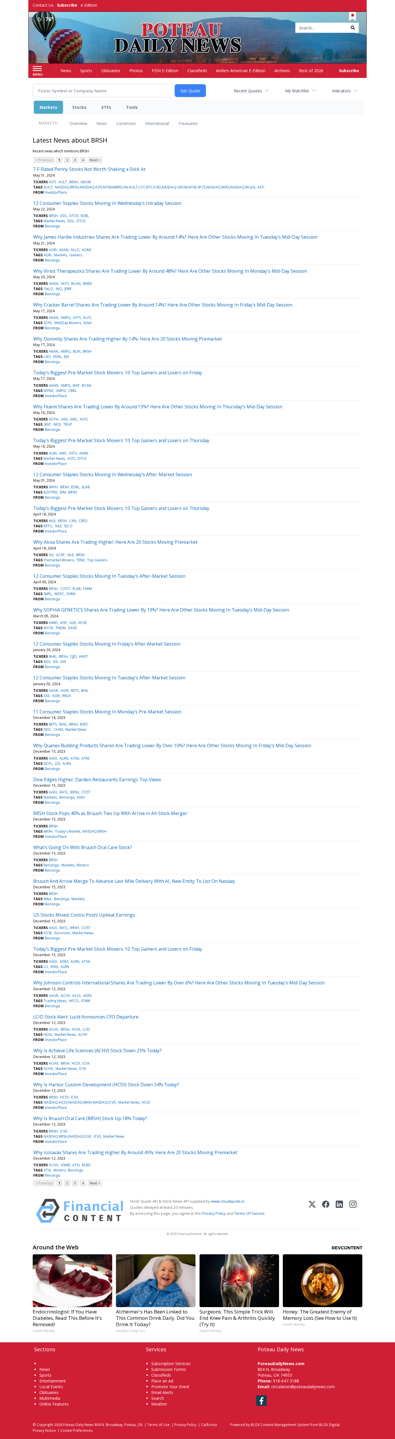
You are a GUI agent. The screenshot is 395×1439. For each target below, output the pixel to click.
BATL (64, 792)
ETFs (106, 107)
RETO (48, 526)
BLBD (86, 1165)
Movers (83, 865)
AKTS (65, 283)
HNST (83, 656)
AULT (62, 182)
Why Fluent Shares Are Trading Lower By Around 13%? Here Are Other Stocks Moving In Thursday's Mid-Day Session (157, 406)
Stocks (79, 107)
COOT (65, 588)
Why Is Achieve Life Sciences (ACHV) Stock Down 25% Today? (97, 1050)
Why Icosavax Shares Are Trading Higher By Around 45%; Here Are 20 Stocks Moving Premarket (135, 1152)
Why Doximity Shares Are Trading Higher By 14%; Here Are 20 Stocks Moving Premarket (127, 339)
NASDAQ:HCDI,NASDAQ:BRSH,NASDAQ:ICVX (80, 1102)
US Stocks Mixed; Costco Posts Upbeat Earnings (84, 915)
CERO (83, 520)
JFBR (67, 288)
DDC (47, 729)
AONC (87, 249)
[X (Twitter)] (312, 1210)
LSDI (47, 356)
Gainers (75, 255)
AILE (52, 520)
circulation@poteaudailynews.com (303, 1386)
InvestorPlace (56, 192)
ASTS (77, 317)
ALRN (64, 758)
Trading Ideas (55, 1000)
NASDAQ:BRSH (94, 831)
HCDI (76, 1029)
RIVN (54, 966)
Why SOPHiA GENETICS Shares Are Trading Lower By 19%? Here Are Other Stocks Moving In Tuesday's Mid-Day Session (161, 610)
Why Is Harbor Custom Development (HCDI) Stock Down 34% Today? (106, 1084)
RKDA (66, 695)
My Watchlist (297, 91)
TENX (80, 560)
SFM (63, 492)
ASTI (52, 182)
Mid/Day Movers (67, 322)
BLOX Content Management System (280, 1424)
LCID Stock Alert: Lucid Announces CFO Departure (86, 1017)
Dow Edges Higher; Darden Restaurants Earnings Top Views (97, 779)
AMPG (66, 317)
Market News (54, 220)
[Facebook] (326, 1210)
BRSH (73, 182)
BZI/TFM (50, 492)
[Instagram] (353, 1210)
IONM (85, 1000)
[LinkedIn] (339, 1210)
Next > (95, 160)
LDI (57, 763)
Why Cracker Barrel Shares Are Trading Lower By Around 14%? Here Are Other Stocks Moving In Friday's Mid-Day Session (162, 305)
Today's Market (67, 831)
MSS (47, 661)
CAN (72, 520)
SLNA (87, 322)
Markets (48, 107)
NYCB (48, 627)
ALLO (75, 249)
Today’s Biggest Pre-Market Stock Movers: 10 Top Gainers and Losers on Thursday (121, 440)
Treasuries (188, 123)
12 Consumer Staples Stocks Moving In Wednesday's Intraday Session (107, 203)
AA (51, 554)
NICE (57, 424)
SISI (55, 661)
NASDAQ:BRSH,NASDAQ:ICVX (67, 1136)
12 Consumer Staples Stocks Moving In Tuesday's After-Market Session (109, 576)
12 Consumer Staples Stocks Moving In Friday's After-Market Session (106, 644)
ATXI (76, 1165)
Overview (78, 123)
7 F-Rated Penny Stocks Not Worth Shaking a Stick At (89, 169)
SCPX (48, 322)
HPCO (74, 1000)
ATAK (75, 758)
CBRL (72, 390)
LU (46, 966)
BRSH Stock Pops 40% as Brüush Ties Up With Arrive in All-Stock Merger (110, 813)
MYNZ (48, 390)
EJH (66, 356)
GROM (85, 182)
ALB (72, 622)
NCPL (48, 763)
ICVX (86, 1063)
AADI (53, 758)
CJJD (73, 656)
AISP (63, 622)
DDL (63, 215)
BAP (76, 385)
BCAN (76, 283)
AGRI (53, 249)
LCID (86, 1029)
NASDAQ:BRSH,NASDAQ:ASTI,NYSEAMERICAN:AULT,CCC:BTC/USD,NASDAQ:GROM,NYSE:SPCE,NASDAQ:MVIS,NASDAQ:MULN (155, 187)
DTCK (73, 215)
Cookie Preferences (76, 1430)
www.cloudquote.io (228, 1201)
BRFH (53, 487)
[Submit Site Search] (353, 28)
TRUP (67, 424)
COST (85, 792)
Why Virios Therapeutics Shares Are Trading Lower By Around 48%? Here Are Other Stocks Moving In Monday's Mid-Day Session (170, 271)
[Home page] (197, 28)
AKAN (64, 249)
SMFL (48, 593)
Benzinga (52, 226)
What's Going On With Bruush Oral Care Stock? (82, 847)
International (157, 123)
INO (59, 288)
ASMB (65, 1165)
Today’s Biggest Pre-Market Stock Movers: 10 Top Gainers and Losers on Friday (117, 372)
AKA (64, 419)
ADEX (64, 961)
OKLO (48, 288)
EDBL (85, 215)
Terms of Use (158, 1424)
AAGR (53, 690)
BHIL (52, 656)
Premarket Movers (59, 560)
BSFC (84, 724)
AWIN (83, 453)
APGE (82, 622)
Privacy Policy (214, 1213)
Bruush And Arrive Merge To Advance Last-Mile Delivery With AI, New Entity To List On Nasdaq (134, 881)
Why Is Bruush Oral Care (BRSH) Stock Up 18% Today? (90, 1118)
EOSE (48, 932)
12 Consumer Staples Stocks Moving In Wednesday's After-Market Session (112, 474)
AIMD (53, 622)
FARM (87, 588)
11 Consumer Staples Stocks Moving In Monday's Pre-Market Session (107, 712)
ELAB (86, 487)
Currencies (126, 123)
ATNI (85, 758)
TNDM (61, 627)
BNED (87, 283)
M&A (47, 898)
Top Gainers (97, 560)
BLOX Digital (329, 1424)
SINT (47, 424)
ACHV (65, 995)
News (101, 123)
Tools (132, 107)
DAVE (72, 627)
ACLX (76, 995)
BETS (75, 690)
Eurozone (62, 932)
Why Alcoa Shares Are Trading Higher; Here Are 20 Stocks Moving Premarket (115, 542)
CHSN (58, 729)
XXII (63, 661)
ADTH (53, 419)
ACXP (60, 554)
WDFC (59, 593)
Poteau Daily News (78, 1424)
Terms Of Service (249, 1213)
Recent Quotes (248, 91)
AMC (73, 419)
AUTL (87, 317)
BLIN (76, 351)
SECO (68, 526)
